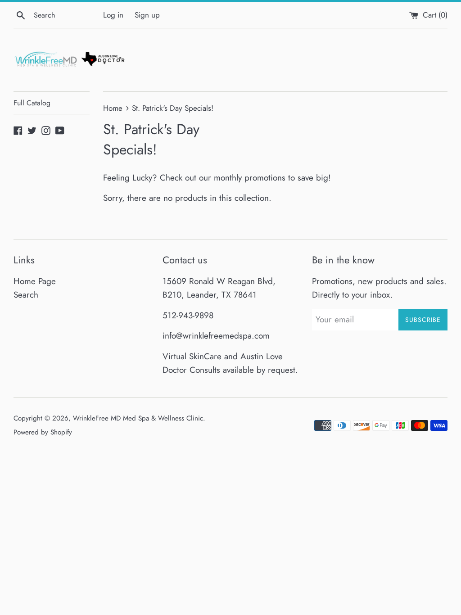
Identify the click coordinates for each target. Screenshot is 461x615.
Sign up (147, 14)
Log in (113, 14)
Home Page (35, 281)
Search (26, 295)
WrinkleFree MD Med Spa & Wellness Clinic (138, 418)
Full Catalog (32, 103)
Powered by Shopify (43, 432)
